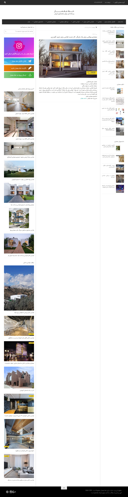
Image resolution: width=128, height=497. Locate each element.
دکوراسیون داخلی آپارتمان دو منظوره (25, 451)
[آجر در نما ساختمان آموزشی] (19, 377)
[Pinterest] (7, 491)
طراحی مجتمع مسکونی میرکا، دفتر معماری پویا (22, 230)
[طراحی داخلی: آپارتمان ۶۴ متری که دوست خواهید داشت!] (19, 404)
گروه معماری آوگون (119, 2)
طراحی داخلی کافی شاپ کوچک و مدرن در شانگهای (21, 338)
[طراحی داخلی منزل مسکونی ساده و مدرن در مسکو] (19, 466)
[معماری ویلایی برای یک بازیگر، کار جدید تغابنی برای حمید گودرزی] (68, 58)
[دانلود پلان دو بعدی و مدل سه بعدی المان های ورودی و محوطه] (120, 121)
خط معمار (120, 22)
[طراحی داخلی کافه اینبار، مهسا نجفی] (19, 101)
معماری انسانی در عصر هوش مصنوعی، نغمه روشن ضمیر (108, 156)
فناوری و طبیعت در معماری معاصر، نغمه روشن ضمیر (108, 146)
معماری (100, 22)
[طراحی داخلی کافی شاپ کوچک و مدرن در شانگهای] (19, 326)
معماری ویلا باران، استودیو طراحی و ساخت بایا (22, 205)
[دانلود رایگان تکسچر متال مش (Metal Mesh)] (120, 132)
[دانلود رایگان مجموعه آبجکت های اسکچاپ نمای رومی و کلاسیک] (120, 101)
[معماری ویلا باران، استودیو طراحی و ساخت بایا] (19, 193)
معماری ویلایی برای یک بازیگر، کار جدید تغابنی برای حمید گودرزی (74, 37)
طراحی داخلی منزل (89, 22)
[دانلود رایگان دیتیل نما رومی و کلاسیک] (120, 91)
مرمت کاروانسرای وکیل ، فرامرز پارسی (108, 166)
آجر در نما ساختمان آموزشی (27, 390)
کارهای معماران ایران (109, 22)
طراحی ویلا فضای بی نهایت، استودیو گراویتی (23, 179)
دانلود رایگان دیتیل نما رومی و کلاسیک (108, 88)
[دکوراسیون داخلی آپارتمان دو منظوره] (19, 434)
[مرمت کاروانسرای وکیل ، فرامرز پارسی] (120, 169)
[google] (14, 491)
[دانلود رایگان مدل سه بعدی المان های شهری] (120, 111)
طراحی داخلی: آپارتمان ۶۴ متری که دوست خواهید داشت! (19, 416)
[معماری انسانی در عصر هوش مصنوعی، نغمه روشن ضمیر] (120, 158)
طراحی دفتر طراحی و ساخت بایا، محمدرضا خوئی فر (21, 256)
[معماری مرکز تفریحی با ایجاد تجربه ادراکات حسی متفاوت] (120, 189)
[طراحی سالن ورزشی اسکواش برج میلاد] (19, 288)
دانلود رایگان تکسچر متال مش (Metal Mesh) (108, 129)
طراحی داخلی (76, 22)
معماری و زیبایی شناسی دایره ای (108, 176)
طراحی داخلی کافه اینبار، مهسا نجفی (24, 114)
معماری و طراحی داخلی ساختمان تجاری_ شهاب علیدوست (19, 363)
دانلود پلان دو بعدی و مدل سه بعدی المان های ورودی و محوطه (108, 119)
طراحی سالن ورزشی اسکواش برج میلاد (24, 313)
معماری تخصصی (51, 22)
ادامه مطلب (83, 98)
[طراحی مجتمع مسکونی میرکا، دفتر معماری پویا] (19, 218)
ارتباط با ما (107, 2)
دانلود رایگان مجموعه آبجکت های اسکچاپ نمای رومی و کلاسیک (108, 99)
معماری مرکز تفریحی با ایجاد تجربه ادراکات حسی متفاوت (108, 186)
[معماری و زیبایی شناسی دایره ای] (120, 179)
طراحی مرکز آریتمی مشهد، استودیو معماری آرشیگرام (20, 157)
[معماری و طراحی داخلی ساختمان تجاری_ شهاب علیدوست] (19, 351)
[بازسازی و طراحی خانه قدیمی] (120, 64)
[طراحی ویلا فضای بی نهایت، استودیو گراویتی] (19, 169)
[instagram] (11, 491)
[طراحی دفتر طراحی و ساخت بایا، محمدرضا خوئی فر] (19, 243)
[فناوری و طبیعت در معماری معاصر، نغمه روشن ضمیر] (120, 148)
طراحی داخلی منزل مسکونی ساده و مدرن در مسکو (21, 480)
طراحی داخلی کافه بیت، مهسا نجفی (25, 139)
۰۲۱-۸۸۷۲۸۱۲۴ (98, 2)
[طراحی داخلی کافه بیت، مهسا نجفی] (19, 127)
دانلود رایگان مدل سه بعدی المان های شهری (108, 109)
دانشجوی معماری (38, 22)
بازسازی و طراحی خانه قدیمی (108, 61)
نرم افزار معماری (64, 22)
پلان (29, 22)
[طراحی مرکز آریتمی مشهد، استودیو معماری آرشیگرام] (19, 148)
